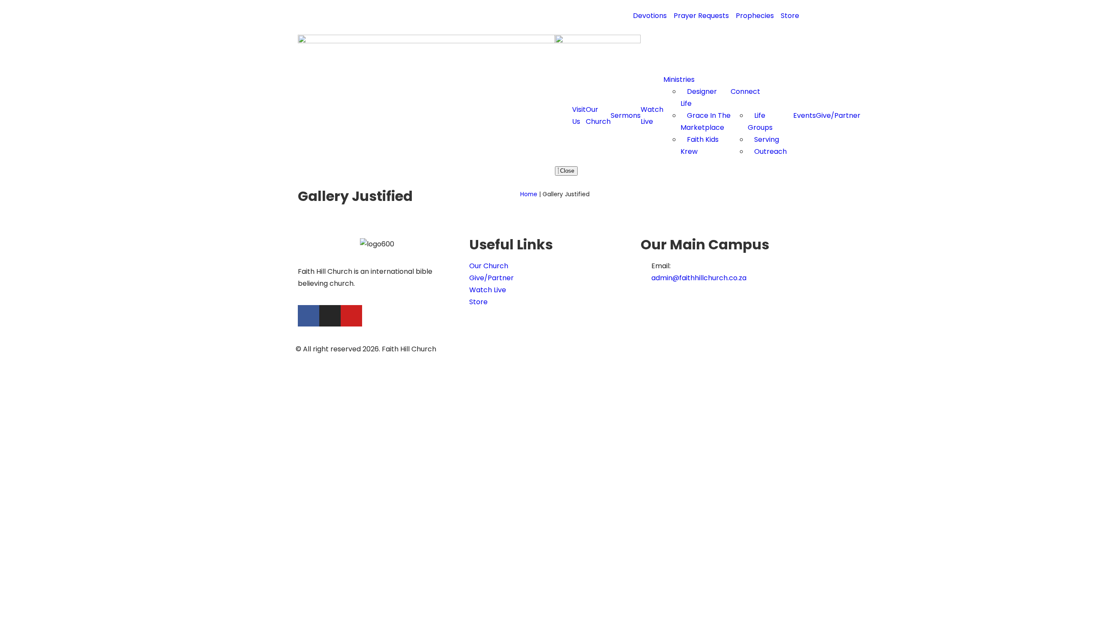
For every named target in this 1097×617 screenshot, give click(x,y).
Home (528, 194)
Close (566, 171)
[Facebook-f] (308, 315)
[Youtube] (351, 315)
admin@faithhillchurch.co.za (698, 278)
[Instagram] (330, 315)
